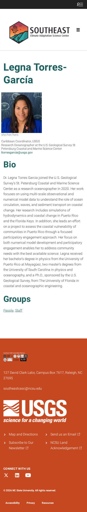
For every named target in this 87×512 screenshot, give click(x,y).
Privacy (31, 502)
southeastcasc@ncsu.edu (22, 388)
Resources (48, 502)
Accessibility (12, 502)
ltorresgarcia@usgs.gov (17, 152)
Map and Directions (23, 434)
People (8, 310)
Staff (18, 310)
